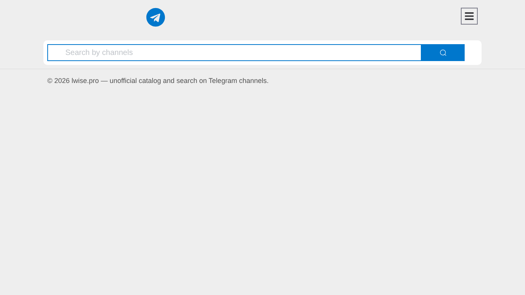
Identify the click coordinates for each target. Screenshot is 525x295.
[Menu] (469, 16)
